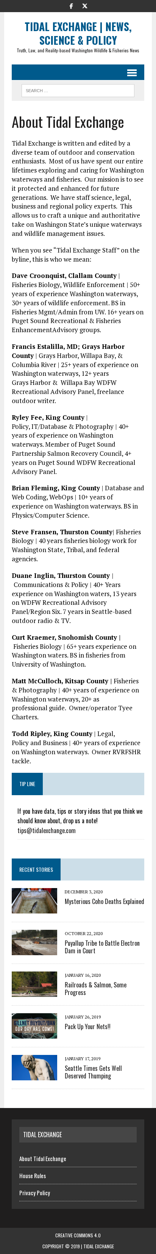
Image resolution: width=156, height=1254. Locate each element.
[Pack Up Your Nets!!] (34, 1034)
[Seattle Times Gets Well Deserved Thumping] (34, 1075)
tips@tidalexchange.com (46, 830)
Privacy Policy (34, 1192)
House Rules (32, 1175)
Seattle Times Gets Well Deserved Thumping (93, 1072)
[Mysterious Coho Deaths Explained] (34, 908)
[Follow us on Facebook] (71, 5)
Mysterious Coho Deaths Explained (104, 901)
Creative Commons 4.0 (78, 1235)
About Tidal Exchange (42, 1158)
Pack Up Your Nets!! (88, 1026)
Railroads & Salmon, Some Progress (95, 988)
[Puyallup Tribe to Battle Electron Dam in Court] (34, 950)
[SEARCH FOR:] (78, 89)
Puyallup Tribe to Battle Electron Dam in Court (102, 947)
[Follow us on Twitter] (85, 5)
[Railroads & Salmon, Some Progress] (34, 992)
